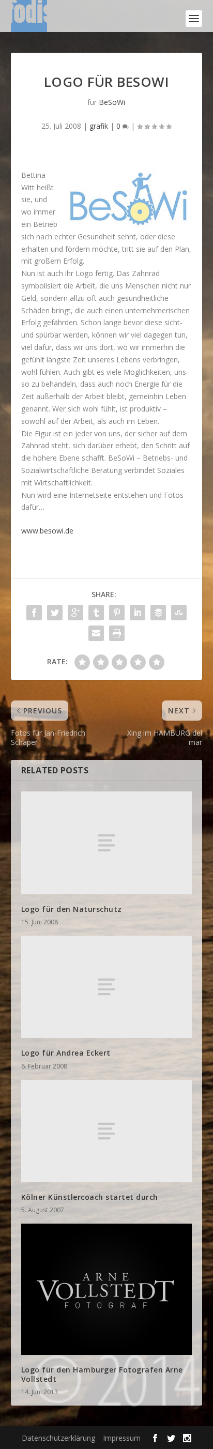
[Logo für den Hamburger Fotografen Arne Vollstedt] (106, 1289)
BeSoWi (112, 102)
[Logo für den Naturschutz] (106, 842)
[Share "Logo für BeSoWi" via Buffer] (158, 612)
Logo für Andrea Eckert (66, 1053)
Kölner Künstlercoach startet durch (89, 1197)
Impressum (122, 1438)
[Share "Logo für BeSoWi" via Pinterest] (116, 612)
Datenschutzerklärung (58, 1438)
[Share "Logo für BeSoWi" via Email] (96, 633)
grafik (98, 126)
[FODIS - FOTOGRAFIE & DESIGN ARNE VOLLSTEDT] (29, 18)
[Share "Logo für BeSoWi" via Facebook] (34, 612)
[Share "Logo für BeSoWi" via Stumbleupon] (179, 612)
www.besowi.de (47, 531)
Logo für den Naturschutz (71, 909)
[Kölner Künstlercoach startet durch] (106, 1131)
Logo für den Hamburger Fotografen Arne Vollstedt (102, 1374)
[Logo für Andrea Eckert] (106, 987)
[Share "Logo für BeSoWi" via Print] (116, 633)
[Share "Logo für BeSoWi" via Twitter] (54, 612)
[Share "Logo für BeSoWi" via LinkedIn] (137, 612)
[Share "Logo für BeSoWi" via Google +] (75, 612)
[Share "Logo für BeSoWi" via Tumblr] (96, 612)
